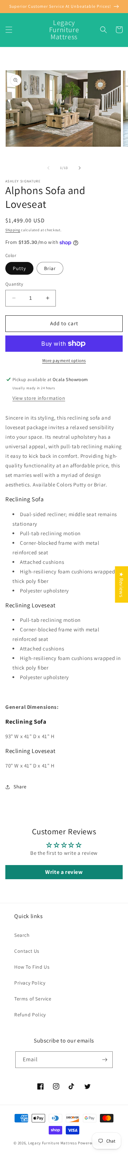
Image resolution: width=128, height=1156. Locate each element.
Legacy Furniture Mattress (52, 1142)
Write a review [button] (63, 872)
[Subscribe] (104, 1059)
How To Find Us (31, 967)
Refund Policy (30, 1014)
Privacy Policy (29, 983)
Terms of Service (33, 999)
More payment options (64, 360)
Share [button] (20, 786)
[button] (9, 29)
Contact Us (26, 951)
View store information (38, 398)
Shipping (12, 230)
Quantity (14, 284)
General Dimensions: (32, 706)
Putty (19, 268)
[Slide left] (48, 168)
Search (22, 935)
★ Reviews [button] (121, 584)
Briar (50, 268)
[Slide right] (79, 168)
